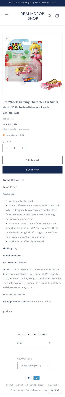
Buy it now (32, 169)
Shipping (6, 129)
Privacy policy (17, 390)
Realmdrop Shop (19, 385)
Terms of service (33, 390)
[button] (6, 16)
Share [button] (9, 311)
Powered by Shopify (35, 385)
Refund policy (53, 385)
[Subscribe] (49, 343)
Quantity (6, 141)
